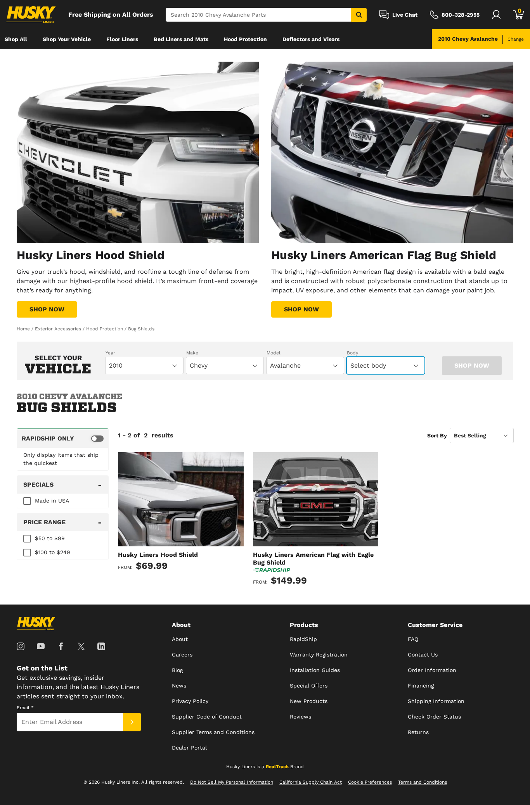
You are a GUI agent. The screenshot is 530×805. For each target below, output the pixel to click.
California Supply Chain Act (310, 782)
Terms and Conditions (422, 782)
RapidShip (303, 639)
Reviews (300, 716)
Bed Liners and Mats (181, 39)
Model (274, 353)
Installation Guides (315, 670)
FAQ (413, 639)
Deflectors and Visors (310, 39)
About (180, 639)
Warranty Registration (319, 654)
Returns (418, 732)
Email (25, 707)
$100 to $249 (52, 552)
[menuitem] (16, 39)
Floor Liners (122, 39)
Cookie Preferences (370, 782)
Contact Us (423, 654)
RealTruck (277, 766)
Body (352, 353)
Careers (182, 654)
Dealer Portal (189, 748)
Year (110, 353)
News (179, 685)
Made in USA (52, 501)
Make (192, 353)
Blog (177, 670)
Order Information (432, 670)
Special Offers (308, 685)
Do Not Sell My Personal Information (231, 782)
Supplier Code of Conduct (207, 716)
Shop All (16, 39)
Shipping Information (436, 701)
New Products (308, 701)
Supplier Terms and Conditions (213, 732)
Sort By (437, 435)
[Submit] (132, 722)
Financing (421, 685)
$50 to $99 (50, 538)
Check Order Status (434, 716)
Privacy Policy (190, 701)
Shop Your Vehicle (67, 39)
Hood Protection (245, 39)
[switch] (62, 438)
